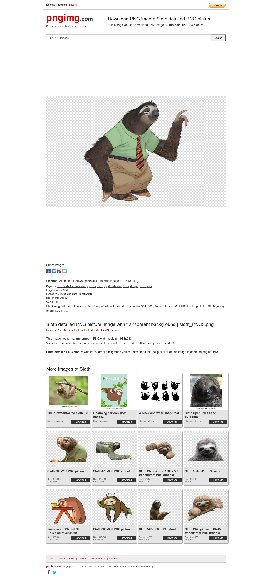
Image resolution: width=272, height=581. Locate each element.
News (72, 558)
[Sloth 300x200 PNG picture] (68, 449)
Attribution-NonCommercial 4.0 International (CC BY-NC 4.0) (98, 281)
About (51, 558)
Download (80, 421)
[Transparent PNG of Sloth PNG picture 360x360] (68, 507)
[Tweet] (64, 271)
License (62, 558)
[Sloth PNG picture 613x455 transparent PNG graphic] (206, 507)
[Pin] (59, 271)
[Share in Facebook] (48, 271)
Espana (73, 4)
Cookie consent (97, 558)
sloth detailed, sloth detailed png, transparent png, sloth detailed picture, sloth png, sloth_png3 (104, 286)
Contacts (113, 558)
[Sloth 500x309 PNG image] (206, 449)
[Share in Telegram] (54, 271)
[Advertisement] (136, 70)
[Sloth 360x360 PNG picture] (114, 507)
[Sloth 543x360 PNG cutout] (160, 508)
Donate (82, 558)
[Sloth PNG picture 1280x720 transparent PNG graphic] (160, 449)
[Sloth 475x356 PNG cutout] (114, 449)
